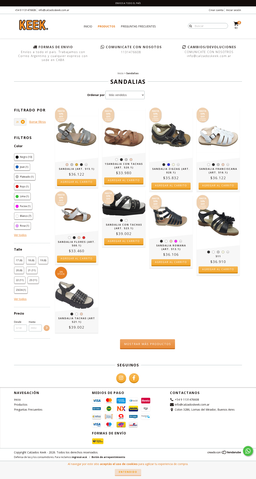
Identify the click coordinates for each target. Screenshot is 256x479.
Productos (106, 26)
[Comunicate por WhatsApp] (248, 451)
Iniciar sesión (233, 10)
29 (17, 121)
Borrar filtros (37, 122)
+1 (86, 165)
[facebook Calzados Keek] (134, 378)
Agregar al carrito (77, 182)
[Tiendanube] (224, 453)
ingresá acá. (80, 457)
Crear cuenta (216, 10)
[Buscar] (189, 25)
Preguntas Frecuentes (138, 26)
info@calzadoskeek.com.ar (54, 10)
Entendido (128, 472)
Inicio (88, 26)
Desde (17, 322)
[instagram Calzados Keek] (121, 378)
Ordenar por (96, 95)
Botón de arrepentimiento (108, 457)
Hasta (32, 322)
